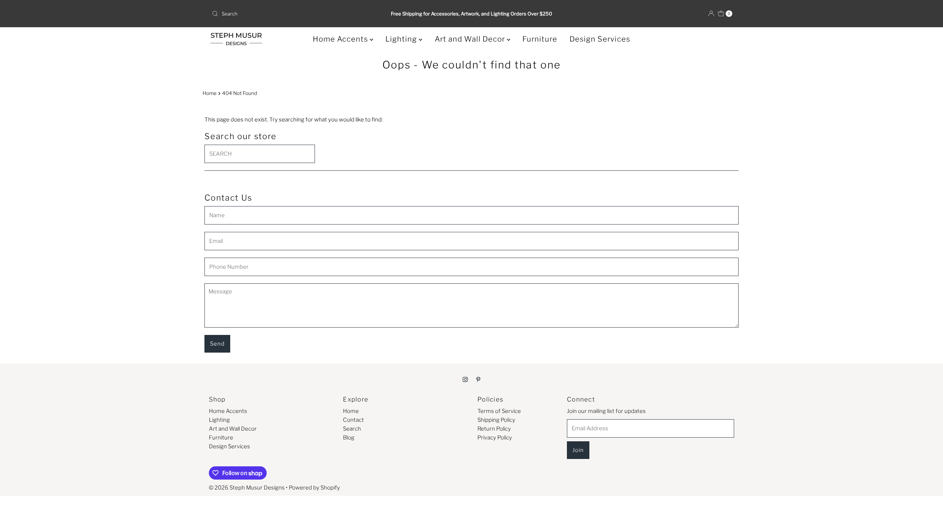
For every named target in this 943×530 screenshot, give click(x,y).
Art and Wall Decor (471, 39)
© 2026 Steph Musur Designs (247, 487)
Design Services (599, 39)
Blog (348, 437)
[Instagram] (465, 379)
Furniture (539, 39)
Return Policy (494, 428)
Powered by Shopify (314, 487)
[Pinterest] (478, 379)
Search (352, 428)
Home (210, 93)
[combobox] (294, 13)
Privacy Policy (494, 437)
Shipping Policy (496, 420)
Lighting (402, 39)
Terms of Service (499, 411)
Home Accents (341, 39)
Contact (353, 420)
